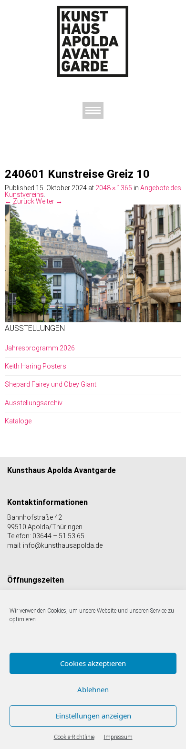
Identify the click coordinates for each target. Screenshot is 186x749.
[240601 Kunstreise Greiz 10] (93, 263)
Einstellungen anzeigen (93, 715)
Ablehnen (93, 689)
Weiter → (49, 201)
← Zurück (19, 201)
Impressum (118, 737)
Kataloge (18, 421)
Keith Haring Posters (35, 366)
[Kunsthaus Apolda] (93, 41)
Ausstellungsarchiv (33, 403)
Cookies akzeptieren (93, 663)
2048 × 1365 (113, 188)
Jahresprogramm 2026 (40, 348)
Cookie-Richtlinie (74, 737)
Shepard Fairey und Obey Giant (50, 384)
